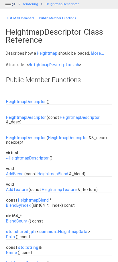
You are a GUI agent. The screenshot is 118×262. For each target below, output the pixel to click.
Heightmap (47, 53)
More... (97, 53)
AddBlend (14, 174)
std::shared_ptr (21, 231)
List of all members (20, 18)
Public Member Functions (57, 18)
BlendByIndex (18, 205)
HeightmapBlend (53, 174)
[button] (8, 8)
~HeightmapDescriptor (27, 158)
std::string (28, 247)
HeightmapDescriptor (62, 4)
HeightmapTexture (59, 189)
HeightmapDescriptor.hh (54, 64)
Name (11, 252)
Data (10, 237)
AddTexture (17, 189)
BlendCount (16, 221)
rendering (30, 4)
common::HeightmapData (63, 231)
